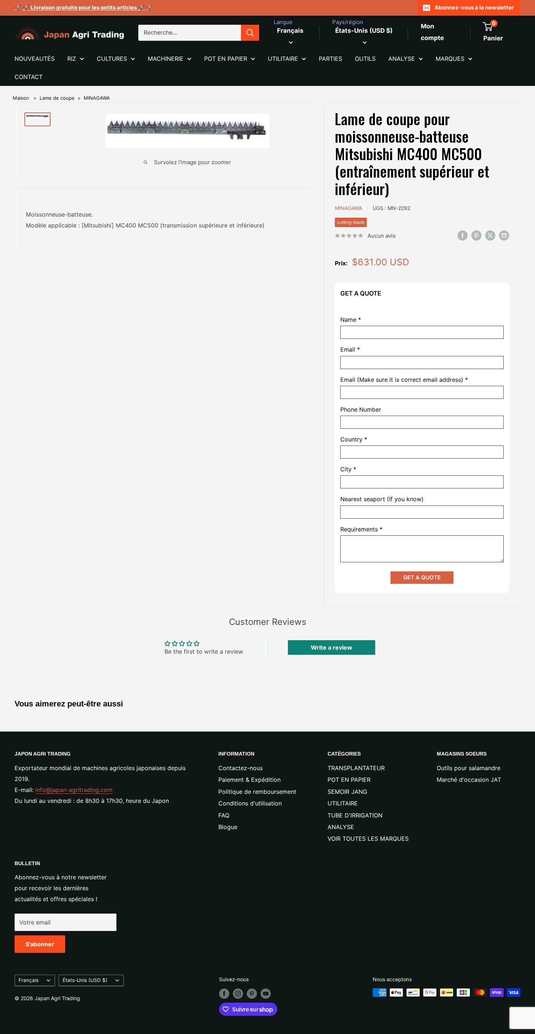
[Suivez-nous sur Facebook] (224, 993)
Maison (21, 98)
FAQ (223, 815)
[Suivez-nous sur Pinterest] (252, 993)
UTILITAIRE (283, 58)
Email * (350, 349)
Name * (350, 319)
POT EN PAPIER (225, 58)
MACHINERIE (165, 58)
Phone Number (360, 409)
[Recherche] (250, 33)
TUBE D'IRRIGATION (355, 815)
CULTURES (112, 58)
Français (29, 980)
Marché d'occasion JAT (469, 779)
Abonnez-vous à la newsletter (474, 7)
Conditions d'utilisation (250, 803)
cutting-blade (351, 222)
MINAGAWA (97, 98)
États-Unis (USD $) (85, 980)
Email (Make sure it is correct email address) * (404, 379)
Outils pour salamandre (468, 768)
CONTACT (29, 76)
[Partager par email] (504, 235)
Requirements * (361, 529)
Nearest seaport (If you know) (382, 499)
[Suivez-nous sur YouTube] (266, 993)
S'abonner (39, 944)
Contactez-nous (240, 768)
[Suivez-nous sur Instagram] (238, 993)
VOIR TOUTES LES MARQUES (368, 838)
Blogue (227, 827)
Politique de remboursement (257, 791)
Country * (353, 439)
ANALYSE (401, 58)
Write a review (331, 647)
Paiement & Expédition (249, 779)
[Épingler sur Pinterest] (476, 235)
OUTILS (365, 58)
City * (348, 469)
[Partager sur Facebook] (462, 235)
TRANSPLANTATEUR (356, 768)
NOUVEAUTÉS (35, 58)
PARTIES (330, 58)
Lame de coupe (57, 98)
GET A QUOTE (422, 577)
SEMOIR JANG (347, 791)
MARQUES (450, 58)
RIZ (71, 58)
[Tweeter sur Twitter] (490, 235)
